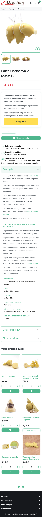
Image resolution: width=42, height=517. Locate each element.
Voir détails (31, 430)
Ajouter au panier (21, 138)
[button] (31, 3)
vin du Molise (33, 263)
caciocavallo (33, 176)
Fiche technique (11, 338)
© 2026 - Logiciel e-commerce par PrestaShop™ (21, 514)
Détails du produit (11, 330)
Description (8, 169)
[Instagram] (23, 487)
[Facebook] (19, 487)
